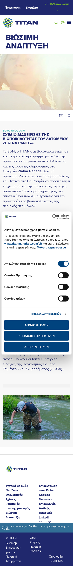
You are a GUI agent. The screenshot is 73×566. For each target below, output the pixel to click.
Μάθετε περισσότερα (51, 247)
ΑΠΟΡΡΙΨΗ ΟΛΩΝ (36, 346)
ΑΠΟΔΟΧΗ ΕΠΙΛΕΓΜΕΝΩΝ (37, 336)
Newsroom (13, 7)
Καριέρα (32, 7)
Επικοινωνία (47, 504)
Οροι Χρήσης (35, 540)
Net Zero (12, 490)
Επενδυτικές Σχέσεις (14, 497)
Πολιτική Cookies (35, 548)
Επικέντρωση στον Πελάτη (48, 488)
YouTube (45, 522)
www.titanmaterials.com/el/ (23, 243)
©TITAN (11, 538)
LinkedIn (44, 517)
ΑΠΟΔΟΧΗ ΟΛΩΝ (36, 325)
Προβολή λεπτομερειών (45, 313)
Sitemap (11, 543)
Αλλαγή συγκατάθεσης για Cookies (19, 526)
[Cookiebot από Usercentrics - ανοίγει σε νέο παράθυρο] (52, 216)
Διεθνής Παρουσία (45, 510)
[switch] (63, 275)
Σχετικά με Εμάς (17, 486)
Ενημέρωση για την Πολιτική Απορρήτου (13, 554)
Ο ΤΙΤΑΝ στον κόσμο (57, 4)
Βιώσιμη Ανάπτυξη (12, 515)
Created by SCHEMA (56, 558)
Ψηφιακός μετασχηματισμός (18, 506)
